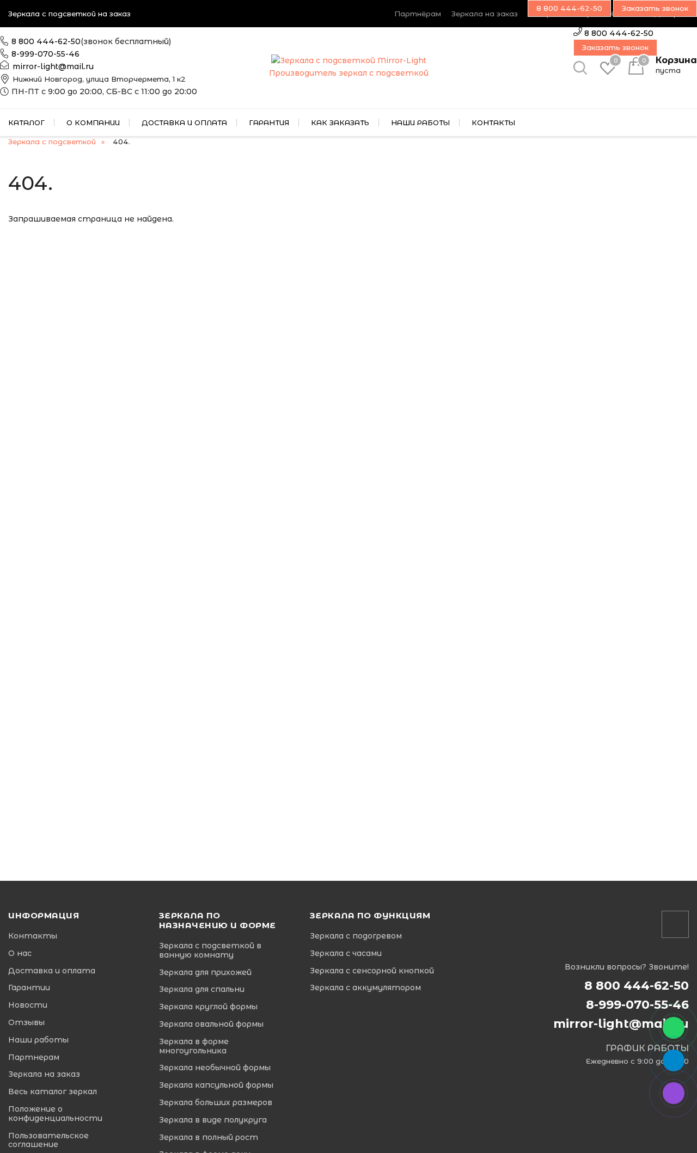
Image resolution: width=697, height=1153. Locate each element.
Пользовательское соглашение (48, 1140)
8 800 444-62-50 (46, 41)
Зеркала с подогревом (356, 936)
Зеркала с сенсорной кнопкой (372, 971)
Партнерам (33, 1057)
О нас (20, 953)
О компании (93, 122)
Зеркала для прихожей (205, 972)
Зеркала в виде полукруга (213, 1120)
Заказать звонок (615, 47)
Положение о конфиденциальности (55, 1114)
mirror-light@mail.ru (53, 66)
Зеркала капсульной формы (216, 1085)
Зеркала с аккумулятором (365, 987)
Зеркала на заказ (484, 13)
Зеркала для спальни (201, 989)
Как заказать (340, 122)
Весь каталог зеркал (52, 1091)
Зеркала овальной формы (211, 1024)
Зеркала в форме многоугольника (194, 1046)
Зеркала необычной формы (215, 1067)
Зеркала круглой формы (208, 1006)
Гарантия (269, 122)
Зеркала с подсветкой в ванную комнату (210, 950)
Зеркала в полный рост (208, 1137)
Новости (27, 1005)
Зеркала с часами (346, 953)
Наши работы (420, 122)
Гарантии (29, 987)
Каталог (26, 122)
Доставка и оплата (184, 122)
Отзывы (26, 1022)
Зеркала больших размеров (215, 1102)
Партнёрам (417, 13)
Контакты (493, 122)
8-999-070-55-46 (45, 54)
